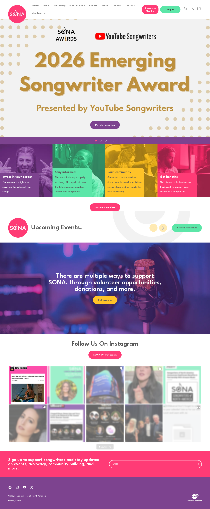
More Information (105, 125)
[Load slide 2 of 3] (100, 140)
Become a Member (150, 9)
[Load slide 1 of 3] (96, 140)
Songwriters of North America (31, 496)
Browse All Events (187, 228)
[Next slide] (113, 140)
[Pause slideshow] (122, 140)
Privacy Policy (14, 501)
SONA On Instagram (105, 355)
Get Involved (105, 300)
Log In (170, 9)
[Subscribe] (197, 464)
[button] (38, 13)
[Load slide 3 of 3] (105, 140)
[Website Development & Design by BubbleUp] (194, 501)
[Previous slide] (88, 140)
